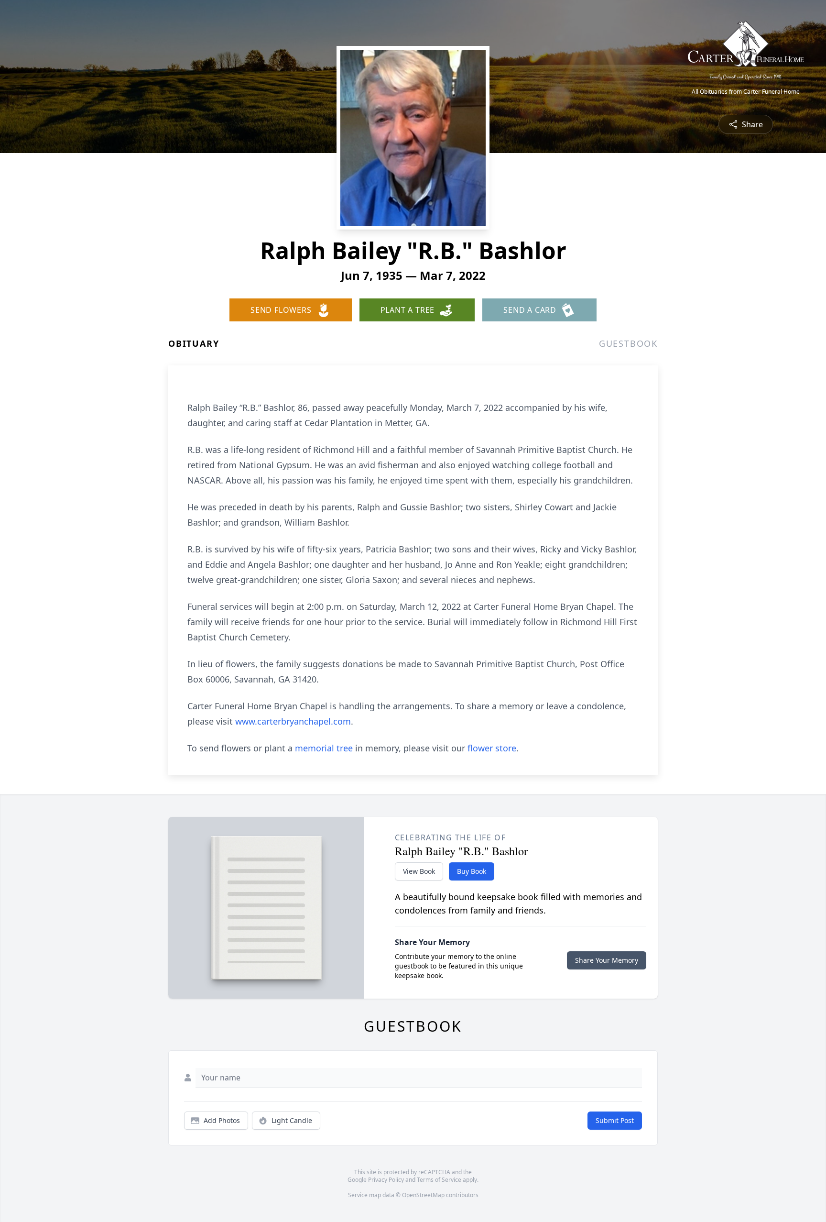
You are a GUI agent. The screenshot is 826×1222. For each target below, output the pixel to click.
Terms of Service (439, 1180)
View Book (419, 871)
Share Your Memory (606, 960)
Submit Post (615, 1120)
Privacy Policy (386, 1180)
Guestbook (628, 343)
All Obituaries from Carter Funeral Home (746, 92)
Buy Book (471, 871)
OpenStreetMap (423, 1195)
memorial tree (324, 748)
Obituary (193, 343)
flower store (491, 748)
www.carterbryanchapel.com (293, 721)
